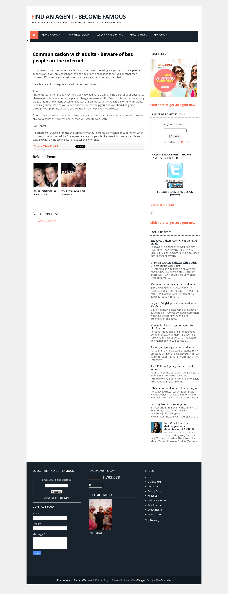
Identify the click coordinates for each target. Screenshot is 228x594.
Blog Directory (152, 520)
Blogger (141, 580)
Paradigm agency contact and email (173, 347)
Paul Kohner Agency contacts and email (172, 368)
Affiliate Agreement (157, 500)
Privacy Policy (155, 491)
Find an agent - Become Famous (78, 16)
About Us (152, 495)
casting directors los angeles (168, 404)
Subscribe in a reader (163, 204)
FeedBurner (183, 142)
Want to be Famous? (109, 35)
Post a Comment (46, 221)
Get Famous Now (79, 35)
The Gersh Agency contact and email (174, 284)
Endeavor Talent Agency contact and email (174, 242)
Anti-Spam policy (156, 505)
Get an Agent (138, 35)
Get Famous (161, 35)
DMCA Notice (155, 509)
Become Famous (51, 35)
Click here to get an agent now (172, 105)
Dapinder (166, 580)
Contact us (153, 486)
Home (151, 477)
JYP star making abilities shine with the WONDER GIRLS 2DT (174, 264)
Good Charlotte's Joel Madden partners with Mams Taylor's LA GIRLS (178, 426)
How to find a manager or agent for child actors (172, 327)
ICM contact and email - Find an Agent (175, 388)
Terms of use (154, 514)
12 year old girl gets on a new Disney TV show (173, 305)
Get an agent (154, 481)
